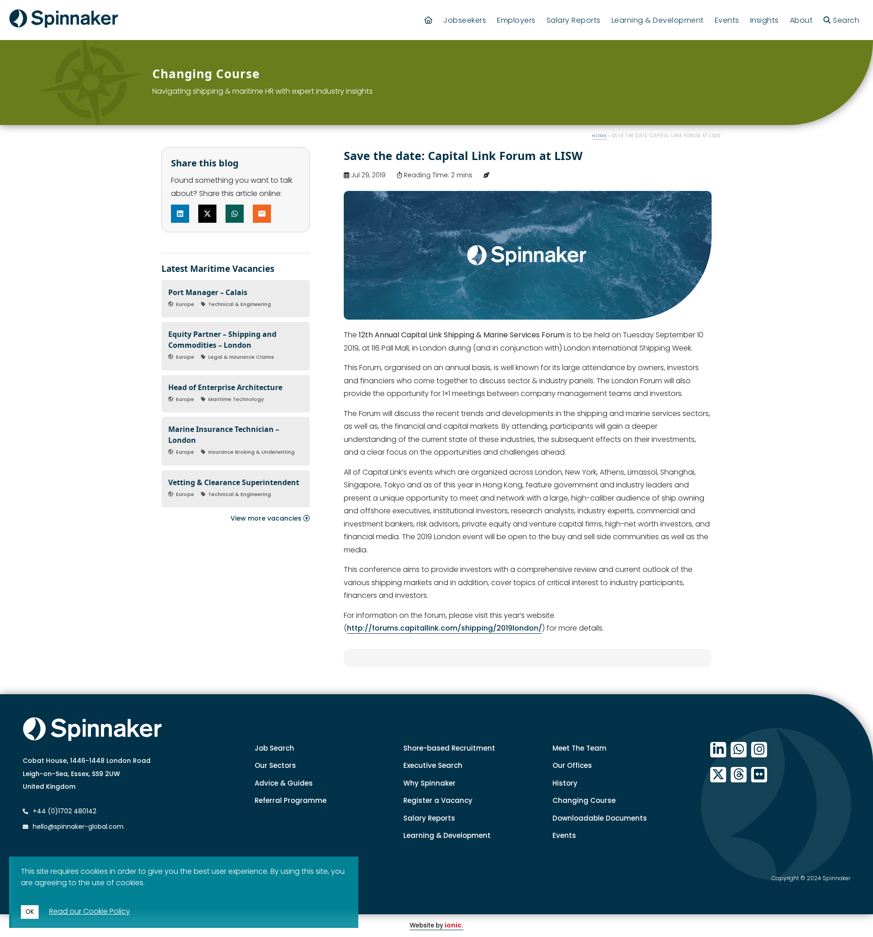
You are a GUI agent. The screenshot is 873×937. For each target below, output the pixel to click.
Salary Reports (574, 20)
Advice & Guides (284, 783)
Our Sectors (275, 765)
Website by (436, 925)
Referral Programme (290, 800)
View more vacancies (267, 518)
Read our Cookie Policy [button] (89, 911)
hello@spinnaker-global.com (78, 826)
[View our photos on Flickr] (759, 775)
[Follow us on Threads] (739, 775)
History (564, 783)
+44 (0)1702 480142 (63, 811)
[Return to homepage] (63, 20)
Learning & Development (658, 20)
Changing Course (584, 800)
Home (599, 135)
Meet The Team (579, 748)
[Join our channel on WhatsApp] (739, 750)
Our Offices (572, 765)
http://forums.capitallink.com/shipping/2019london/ (444, 628)
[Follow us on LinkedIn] (718, 750)
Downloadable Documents (599, 818)
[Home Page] (428, 20)
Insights (764, 20)
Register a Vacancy (437, 800)
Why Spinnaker (429, 783)
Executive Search (432, 765)
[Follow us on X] (718, 775)
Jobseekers (464, 20)
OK (29, 911)
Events (727, 20)
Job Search (274, 748)
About (801, 20)
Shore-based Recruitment (449, 748)
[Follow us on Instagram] (759, 750)
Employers (516, 20)
